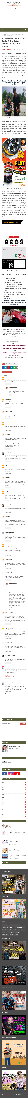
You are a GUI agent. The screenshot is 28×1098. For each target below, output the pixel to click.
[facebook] (12, 8)
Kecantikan (4, 929)
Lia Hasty (7, 516)
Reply (7, 384)
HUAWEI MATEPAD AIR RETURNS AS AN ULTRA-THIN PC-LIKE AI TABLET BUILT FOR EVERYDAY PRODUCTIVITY (17, 842)
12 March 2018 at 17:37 (13, 389)
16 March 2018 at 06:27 (9, 561)
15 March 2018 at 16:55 (9, 493)
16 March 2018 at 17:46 (13, 584)
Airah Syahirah (9, 504)
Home (3, 34)
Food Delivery (5, 925)
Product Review (9, 363)
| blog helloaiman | (9, 675)
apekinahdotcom (7, 49)
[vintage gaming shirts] (14, 1009)
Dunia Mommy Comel (10, 532)
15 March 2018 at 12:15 (9, 424)
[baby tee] (14, 1089)
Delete (10, 384)
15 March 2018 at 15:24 (9, 479)
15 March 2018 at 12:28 (9, 435)
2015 (14, 809)
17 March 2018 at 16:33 (9, 629)
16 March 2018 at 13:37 (9, 574)
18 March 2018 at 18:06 (9, 656)
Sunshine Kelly (9, 682)
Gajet (11, 925)
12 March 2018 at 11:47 (9, 379)
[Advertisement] (14, 19)
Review (6, 34)
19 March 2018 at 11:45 (9, 684)
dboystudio (8, 545)
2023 (14, 789)
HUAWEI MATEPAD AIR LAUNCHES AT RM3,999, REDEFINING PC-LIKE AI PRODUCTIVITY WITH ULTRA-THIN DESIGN (17, 833)
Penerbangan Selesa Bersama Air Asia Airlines (17, 856)
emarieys (7, 423)
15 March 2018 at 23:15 (9, 517)
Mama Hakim (8, 411)
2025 (14, 785)
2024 (14, 787)
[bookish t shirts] (14, 960)
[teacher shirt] (14, 918)
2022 (14, 792)
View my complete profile (13, 748)
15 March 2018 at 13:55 (9, 467)
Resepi (11, 934)
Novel (3, 932)
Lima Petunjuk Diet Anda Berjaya (17, 849)
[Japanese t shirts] (14, 893)
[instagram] (15, 8)
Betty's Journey (9, 612)
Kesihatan (11, 929)
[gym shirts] (14, 984)
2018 (14, 802)
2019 (14, 799)
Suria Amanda (9, 492)
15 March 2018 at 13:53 (9, 454)
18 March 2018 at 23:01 (9, 668)
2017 (14, 804)
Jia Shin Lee (8, 559)
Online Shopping (10, 932)
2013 (14, 814)
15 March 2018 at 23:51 (9, 533)
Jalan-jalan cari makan (19, 927)
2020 (14, 797)
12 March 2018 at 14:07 (9, 401)
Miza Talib (8, 378)
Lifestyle (23, 929)
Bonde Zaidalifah (10, 655)
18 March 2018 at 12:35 (9, 644)
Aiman (7, 667)
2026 (14, 782)
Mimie (7, 466)
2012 (14, 817)
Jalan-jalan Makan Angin (7, 927)
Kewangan (17, 929)
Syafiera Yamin (9, 628)
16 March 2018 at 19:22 (9, 613)
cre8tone (7, 434)
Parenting (17, 932)
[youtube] (17, 773)
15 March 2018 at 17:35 (9, 506)
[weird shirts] (14, 1034)
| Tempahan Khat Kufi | (10, 676)
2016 (14, 807)
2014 (14, 812)
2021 (14, 794)
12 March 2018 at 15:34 (9, 412)
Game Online (16, 925)
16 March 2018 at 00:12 (9, 546)
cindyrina (7, 477)
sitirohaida (8, 453)
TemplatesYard (13, 1094)
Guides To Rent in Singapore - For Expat (17, 825)
